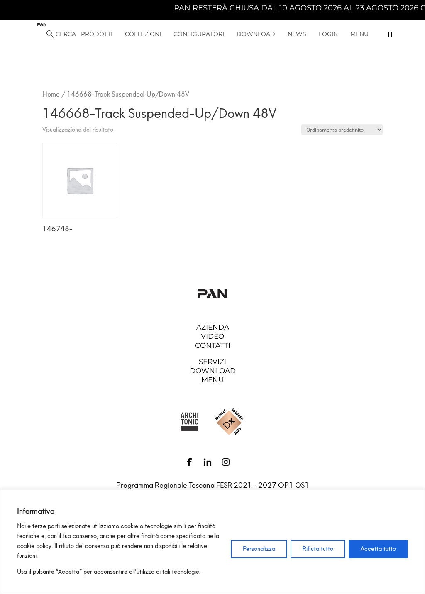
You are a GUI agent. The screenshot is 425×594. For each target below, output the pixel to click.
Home (51, 94)
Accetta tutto (378, 548)
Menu (212, 380)
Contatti (212, 345)
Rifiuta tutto (318, 548)
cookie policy (34, 546)
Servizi (212, 361)
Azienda (212, 327)
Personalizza (259, 548)
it (390, 34)
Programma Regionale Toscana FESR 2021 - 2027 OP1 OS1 (212, 485)
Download (213, 371)
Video (212, 336)
